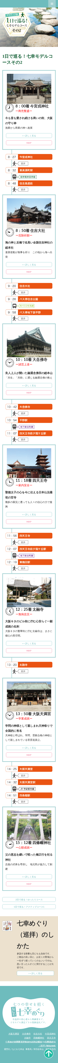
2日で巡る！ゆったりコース (29, 899)
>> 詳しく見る (29, 135)
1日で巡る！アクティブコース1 (29, 906)
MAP (29, 142)
